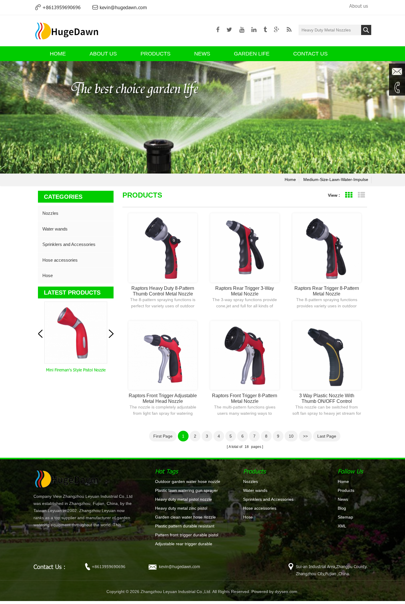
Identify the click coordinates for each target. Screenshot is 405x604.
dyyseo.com (286, 591)
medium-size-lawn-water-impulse (335, 179)
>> (305, 436)
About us (358, 6)
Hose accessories (60, 260)
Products (155, 54)
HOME (58, 54)
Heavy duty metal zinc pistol (181, 508)
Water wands (55, 228)
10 (291, 436)
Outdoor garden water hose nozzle (187, 481)
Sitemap (345, 517)
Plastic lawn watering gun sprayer (186, 490)
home (290, 179)
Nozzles (50, 213)
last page (326, 436)
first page (163, 436)
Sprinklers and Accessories (68, 244)
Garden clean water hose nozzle (185, 517)
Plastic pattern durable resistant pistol (184, 526)
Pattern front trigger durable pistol (186, 535)
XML (342, 526)
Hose (47, 275)
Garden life (252, 54)
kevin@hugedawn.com (123, 7)
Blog (342, 508)
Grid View (348, 195)
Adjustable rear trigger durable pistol (183, 544)
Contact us (310, 54)
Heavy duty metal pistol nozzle (183, 499)
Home (343, 481)
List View (361, 195)
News (202, 54)
